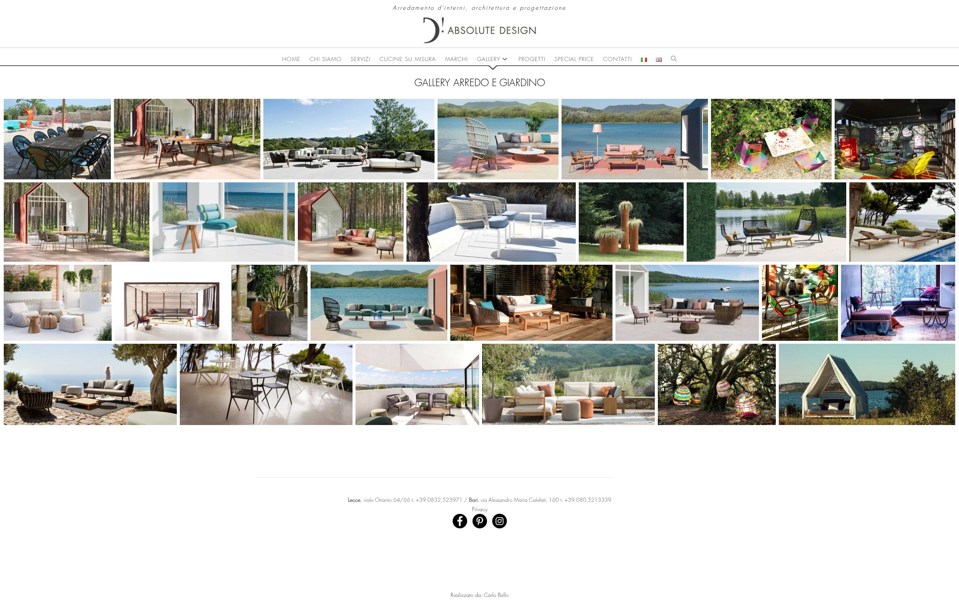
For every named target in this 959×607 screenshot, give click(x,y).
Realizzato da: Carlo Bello (480, 594)
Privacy (479, 509)
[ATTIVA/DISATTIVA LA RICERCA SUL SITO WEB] (673, 59)
